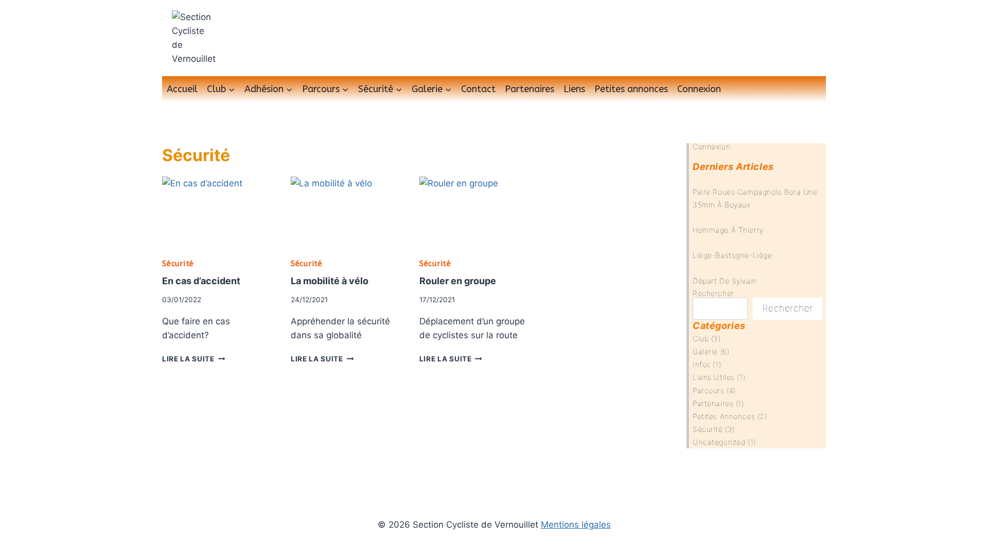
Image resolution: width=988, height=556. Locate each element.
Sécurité (178, 263)
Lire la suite (193, 359)
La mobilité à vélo (329, 280)
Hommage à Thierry (728, 229)
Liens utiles (714, 377)
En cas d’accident (201, 280)
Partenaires (529, 89)
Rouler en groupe (457, 280)
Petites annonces (631, 89)
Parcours (708, 390)
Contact (478, 89)
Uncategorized (719, 442)
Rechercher (713, 293)
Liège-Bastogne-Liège (732, 255)
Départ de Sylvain (725, 280)
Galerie (705, 351)
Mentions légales (576, 524)
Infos (702, 364)
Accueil (182, 89)
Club (701, 338)
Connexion (699, 89)
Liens (574, 89)
